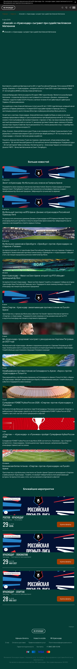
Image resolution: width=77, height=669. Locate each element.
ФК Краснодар (8, 7)
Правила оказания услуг (37, 642)
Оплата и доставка (18, 642)
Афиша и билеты (22, 638)
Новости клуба (39, 638)
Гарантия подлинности (25, 647)
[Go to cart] (70, 8)
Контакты (40, 647)
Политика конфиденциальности (60, 642)
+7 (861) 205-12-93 (53, 647)
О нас (7, 642)
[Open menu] (73, 8)
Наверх (71, 627)
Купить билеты (65, 524)
